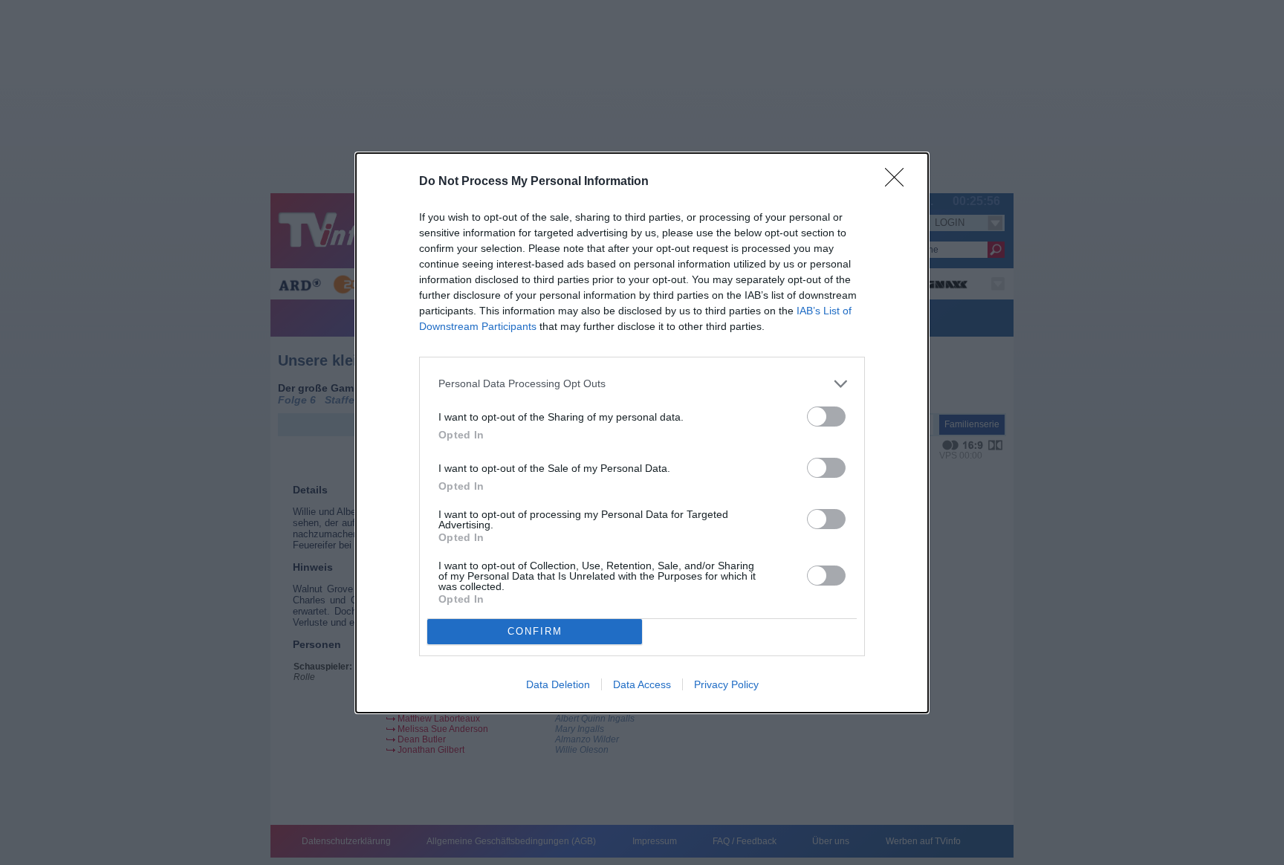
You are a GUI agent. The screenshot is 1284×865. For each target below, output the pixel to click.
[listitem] (642, 384)
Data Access (642, 684)
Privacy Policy (726, 684)
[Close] (899, 182)
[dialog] (642, 433)
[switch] (826, 416)
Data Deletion (558, 684)
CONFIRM (535, 631)
